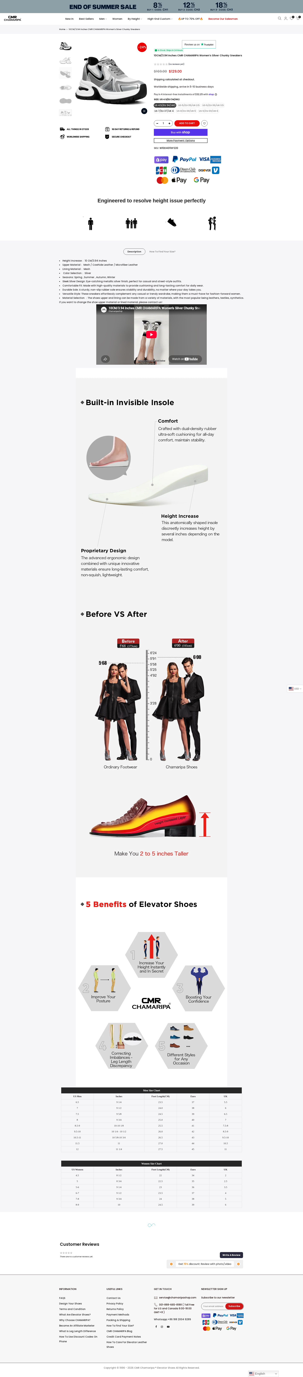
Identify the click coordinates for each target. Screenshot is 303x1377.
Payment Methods (118, 1314)
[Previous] (79, 78)
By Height (134, 19)
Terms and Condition (72, 1309)
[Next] (143, 78)
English (259, 1373)
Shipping (159, 79)
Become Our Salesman (223, 19)
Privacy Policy (115, 1303)
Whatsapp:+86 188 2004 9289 (172, 1319)
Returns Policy (115, 1309)
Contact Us (114, 1298)
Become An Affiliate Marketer (77, 1325)
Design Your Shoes (70, 1303)
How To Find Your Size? (162, 251)
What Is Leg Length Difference (77, 1331)
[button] (169, 64)
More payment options (181, 140)
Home (62, 29)
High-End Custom (159, 19)
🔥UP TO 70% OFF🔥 (190, 19)
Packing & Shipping (118, 1320)
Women (117, 19)
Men (102, 19)
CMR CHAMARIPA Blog (119, 1331)
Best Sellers (86, 19)
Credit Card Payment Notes (124, 1336)
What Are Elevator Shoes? (75, 1314)
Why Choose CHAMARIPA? (74, 1320)
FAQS (62, 1298)
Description (134, 251)
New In (69, 19)
